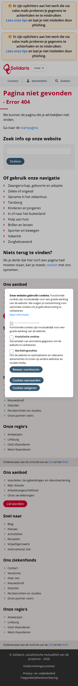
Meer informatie (19, 314)
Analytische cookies (27, 336)
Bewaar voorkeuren (26, 369)
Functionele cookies (27, 322)
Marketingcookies (26, 350)
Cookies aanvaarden (26, 380)
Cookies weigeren (25, 388)
